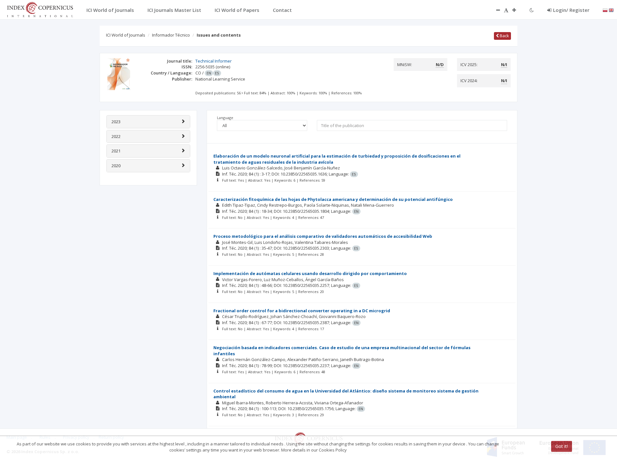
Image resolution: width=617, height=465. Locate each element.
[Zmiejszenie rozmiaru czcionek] (494, 10)
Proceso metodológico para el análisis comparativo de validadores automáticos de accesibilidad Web (322, 236)
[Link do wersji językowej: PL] (605, 10)
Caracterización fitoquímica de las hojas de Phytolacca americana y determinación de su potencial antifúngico (333, 199)
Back (504, 36)
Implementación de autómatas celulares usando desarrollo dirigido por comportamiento (310, 273)
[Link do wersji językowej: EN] (611, 10)
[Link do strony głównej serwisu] (40, 9)
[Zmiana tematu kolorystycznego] (532, 10)
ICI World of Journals (125, 35)
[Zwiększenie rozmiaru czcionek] (517, 10)
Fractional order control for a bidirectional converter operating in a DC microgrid (301, 311)
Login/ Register (571, 10)
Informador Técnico (171, 35)
